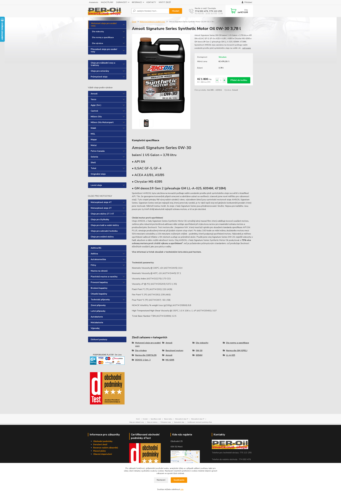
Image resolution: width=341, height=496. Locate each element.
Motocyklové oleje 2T (101, 208)
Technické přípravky (100, 299)
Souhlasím (179, 480)
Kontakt (145, 419)
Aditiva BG (96, 248)
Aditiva (94, 253)
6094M (199, 355)
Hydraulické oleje (179, 422)
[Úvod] (108, 11)
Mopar (94, 139)
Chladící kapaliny (99, 294)
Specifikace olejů (156, 419)
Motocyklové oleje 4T (101, 202)
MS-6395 (170, 360)
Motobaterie (97, 322)
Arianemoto (93, 2)
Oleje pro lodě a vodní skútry (105, 225)
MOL (93, 134)
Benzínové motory (174, 350)
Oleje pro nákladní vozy (136, 422)
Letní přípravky (98, 311)
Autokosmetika (98, 259)
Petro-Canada (98, 151)
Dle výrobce (97, 43)
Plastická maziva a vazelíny (104, 276)
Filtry (93, 265)
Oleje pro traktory (152, 422)
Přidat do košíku (238, 80)
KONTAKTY (151, 2)
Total (93, 168)
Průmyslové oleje (99, 76)
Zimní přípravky (98, 305)
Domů (138, 419)
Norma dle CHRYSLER (146, 355)
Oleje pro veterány (100, 71)
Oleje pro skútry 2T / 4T (102, 213)
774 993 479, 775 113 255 (208, 11)
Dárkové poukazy (99, 339)
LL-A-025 (230, 355)
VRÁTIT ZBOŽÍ (165, 2)
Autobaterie (97, 316)
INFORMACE (137, 2)
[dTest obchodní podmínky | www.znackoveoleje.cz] (145, 457)
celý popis (246, 48)
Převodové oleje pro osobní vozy (104, 50)
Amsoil (94, 93)
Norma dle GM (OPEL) (236, 350)
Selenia (94, 156)
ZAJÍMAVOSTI (121, 2)
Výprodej (95, 328)
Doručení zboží (100, 444)
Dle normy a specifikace (103, 37)
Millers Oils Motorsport (102, 122)
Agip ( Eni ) (96, 105)
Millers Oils (96, 116)
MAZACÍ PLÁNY (107, 2)
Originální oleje (98, 174)
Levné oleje (96, 185)
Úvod (134, 22)
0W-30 (199, 350)
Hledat (175, 10)
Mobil (93, 128)
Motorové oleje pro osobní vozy (104, 24)
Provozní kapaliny (99, 282)
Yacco (93, 99)
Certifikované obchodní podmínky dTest (199, 422)
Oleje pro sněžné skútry (102, 236)
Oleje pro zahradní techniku (104, 231)
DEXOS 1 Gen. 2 (143, 360)
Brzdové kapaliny (99, 288)
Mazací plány (168, 419)
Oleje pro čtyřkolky (100, 219)
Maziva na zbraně (99, 271)
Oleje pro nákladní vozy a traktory (103, 64)
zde (181, 489)
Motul (94, 145)
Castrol (94, 111)
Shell (93, 162)
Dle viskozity (98, 31)
